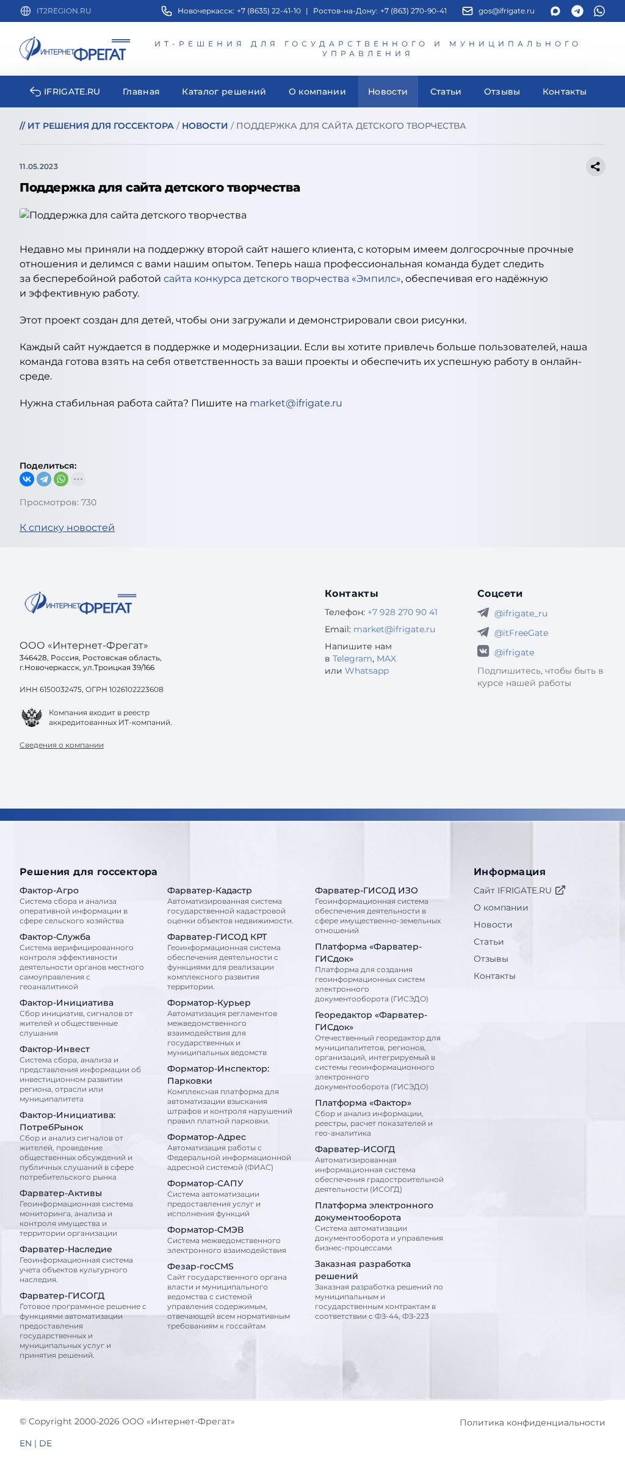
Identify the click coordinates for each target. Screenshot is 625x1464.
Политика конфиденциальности (532, 1422)
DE (45, 1443)
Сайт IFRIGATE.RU (513, 890)
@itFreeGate (521, 632)
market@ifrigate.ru (296, 403)
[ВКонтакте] (27, 479)
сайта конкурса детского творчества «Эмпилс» (282, 278)
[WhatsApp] (61, 479)
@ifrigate (514, 652)
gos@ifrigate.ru (507, 10)
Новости (493, 924)
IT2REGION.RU (64, 10)
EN (26, 1443)
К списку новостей (67, 527)
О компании (501, 907)
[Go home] (81, 602)
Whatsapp (367, 670)
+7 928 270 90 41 (402, 612)
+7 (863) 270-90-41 (413, 10)
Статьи (489, 941)
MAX (386, 658)
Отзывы (491, 958)
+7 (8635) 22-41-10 (269, 10)
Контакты (495, 975)
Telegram (352, 658)
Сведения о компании (62, 744)
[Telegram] (44, 479)
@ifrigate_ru (520, 613)
